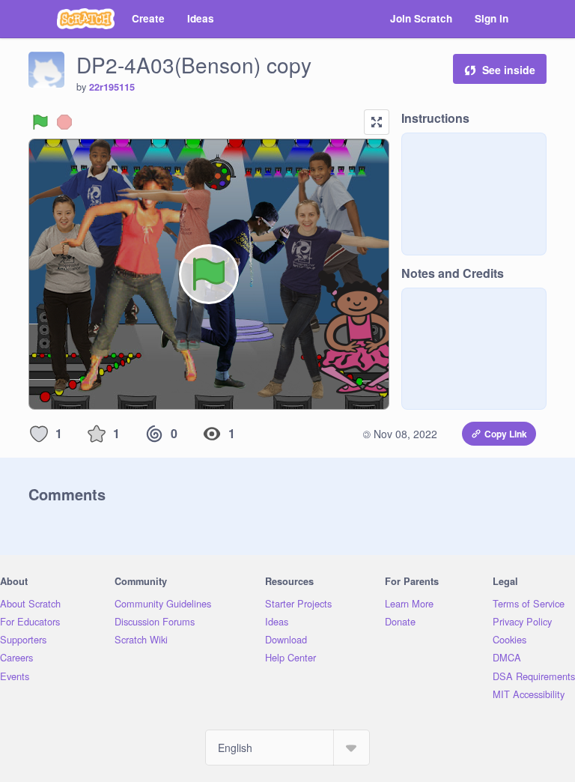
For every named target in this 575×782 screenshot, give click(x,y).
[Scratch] (85, 18)
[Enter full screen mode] (376, 122)
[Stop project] (64, 122)
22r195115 (112, 87)
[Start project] (40, 122)
